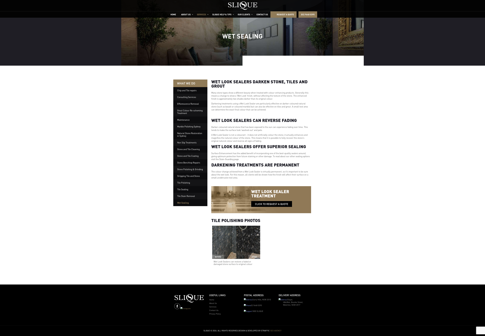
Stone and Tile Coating (188, 155)
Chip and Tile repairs (187, 90)
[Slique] (242, 5)
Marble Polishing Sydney (189, 126)
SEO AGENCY (275, 330)
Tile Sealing (182, 189)
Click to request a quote (271, 204)
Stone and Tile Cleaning (188, 149)
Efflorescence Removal (188, 103)
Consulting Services (186, 97)
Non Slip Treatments (187, 142)
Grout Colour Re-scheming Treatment (190, 111)
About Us (213, 303)
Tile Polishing (183, 182)
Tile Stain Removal (186, 196)
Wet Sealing (183, 202)
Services (212, 306)
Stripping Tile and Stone (188, 176)
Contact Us (213, 310)
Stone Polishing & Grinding (190, 169)
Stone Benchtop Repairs (188, 162)
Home (211, 299)
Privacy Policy (215, 314)
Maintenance (183, 119)
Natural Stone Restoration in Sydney (189, 134)
